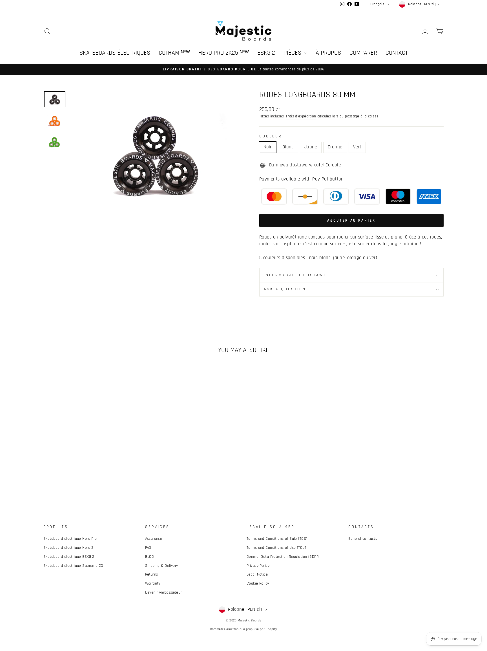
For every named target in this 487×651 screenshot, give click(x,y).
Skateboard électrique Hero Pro (70, 538)
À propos (328, 53)
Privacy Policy (258, 565)
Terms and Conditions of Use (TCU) (276, 547)
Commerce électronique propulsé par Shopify (243, 629)
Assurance (153, 538)
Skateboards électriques (114, 53)
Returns (151, 574)
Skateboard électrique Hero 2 (68, 547)
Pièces (293, 53)
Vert (357, 147)
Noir (268, 147)
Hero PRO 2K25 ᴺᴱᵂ (223, 53)
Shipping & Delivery (161, 565)
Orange (335, 147)
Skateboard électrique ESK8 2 (68, 556)
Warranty (152, 583)
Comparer (363, 53)
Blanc (288, 147)
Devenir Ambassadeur (163, 592)
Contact (397, 53)
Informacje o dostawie (296, 275)
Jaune (310, 147)
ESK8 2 (266, 53)
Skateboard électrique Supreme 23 (73, 565)
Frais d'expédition (301, 116)
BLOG (149, 556)
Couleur (270, 136)
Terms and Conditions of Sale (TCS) (277, 538)
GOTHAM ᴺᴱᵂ (174, 53)
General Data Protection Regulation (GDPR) (283, 556)
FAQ (148, 547)
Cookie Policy (258, 583)
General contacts (362, 538)
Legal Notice (257, 574)
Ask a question (285, 289)
